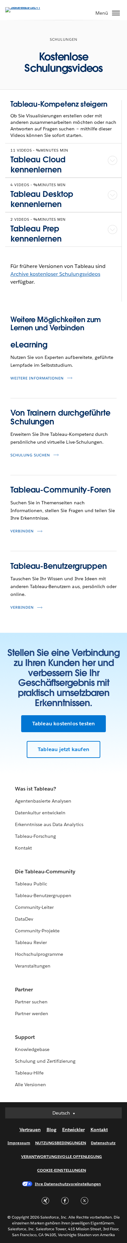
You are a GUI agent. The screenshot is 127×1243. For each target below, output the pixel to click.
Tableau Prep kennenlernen (36, 234)
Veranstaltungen (32, 966)
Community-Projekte (37, 931)
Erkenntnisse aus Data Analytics (49, 824)
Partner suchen (31, 1002)
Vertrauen (30, 1129)
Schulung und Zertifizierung (45, 1061)
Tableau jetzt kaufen (63, 749)
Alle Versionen (30, 1085)
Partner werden (31, 1013)
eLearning (29, 345)
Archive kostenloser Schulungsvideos (55, 274)
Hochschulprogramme (39, 954)
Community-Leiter (34, 907)
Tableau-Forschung (35, 836)
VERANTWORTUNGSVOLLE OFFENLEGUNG (61, 1156)
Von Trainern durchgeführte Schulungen (60, 417)
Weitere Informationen (37, 378)
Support (25, 1037)
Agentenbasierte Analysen (43, 801)
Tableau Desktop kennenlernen (41, 199)
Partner (24, 989)
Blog (51, 1129)
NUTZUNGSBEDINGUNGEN (60, 1143)
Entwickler (73, 1129)
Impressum (18, 1143)
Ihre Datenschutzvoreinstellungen (68, 1184)
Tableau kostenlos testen (63, 723)
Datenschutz (103, 1143)
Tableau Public (31, 884)
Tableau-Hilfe (29, 1073)
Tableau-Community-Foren (60, 490)
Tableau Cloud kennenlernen (37, 165)
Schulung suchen (30, 455)
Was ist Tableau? (35, 788)
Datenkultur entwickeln (40, 813)
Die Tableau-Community (45, 871)
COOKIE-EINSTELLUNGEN (61, 1170)
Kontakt (23, 848)
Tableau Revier (31, 942)
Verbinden (22, 531)
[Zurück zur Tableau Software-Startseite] (28, 7)
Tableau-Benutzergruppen (58, 566)
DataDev (24, 919)
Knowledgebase (32, 1049)
